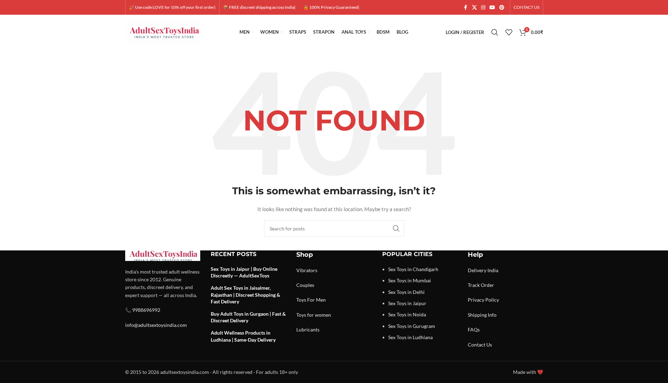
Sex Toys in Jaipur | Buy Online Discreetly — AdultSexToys (244, 272)
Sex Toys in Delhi (406, 292)
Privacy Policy (483, 300)
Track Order (481, 285)
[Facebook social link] (465, 7)
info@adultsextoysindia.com (156, 325)
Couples (305, 285)
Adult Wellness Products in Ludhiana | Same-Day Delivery (243, 336)
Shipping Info (482, 315)
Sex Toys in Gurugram (411, 326)
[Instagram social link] (483, 7)
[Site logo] (163, 32)
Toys (301, 300)
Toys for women (313, 315)
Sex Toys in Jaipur (407, 303)
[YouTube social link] (492, 7)
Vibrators (306, 270)
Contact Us (480, 345)
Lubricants (307, 329)
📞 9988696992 (142, 310)
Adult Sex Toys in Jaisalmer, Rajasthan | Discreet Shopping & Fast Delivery (245, 294)
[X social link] (474, 7)
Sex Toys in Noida (407, 314)
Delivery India (483, 270)
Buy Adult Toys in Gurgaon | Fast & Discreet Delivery (248, 317)
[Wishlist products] (509, 32)
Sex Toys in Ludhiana (410, 337)
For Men (316, 300)
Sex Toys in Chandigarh (413, 269)
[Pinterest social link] (501, 7)
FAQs (474, 329)
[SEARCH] (396, 228)
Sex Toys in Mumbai (409, 280)
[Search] (495, 32)
